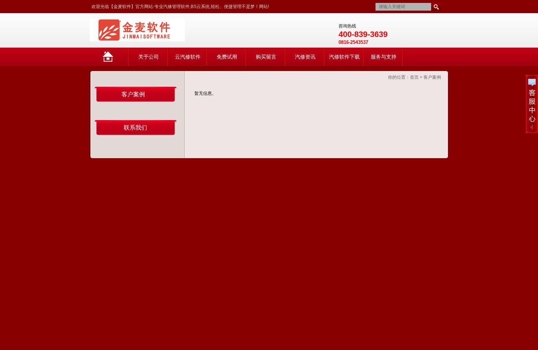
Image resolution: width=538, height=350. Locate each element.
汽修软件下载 (344, 57)
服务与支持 (383, 57)
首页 (414, 77)
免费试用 (227, 57)
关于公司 (148, 57)
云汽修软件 (188, 57)
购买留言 (266, 57)
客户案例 (432, 77)
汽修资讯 (305, 57)
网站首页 (115, 60)
